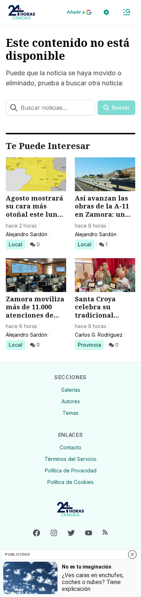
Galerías (70, 390)
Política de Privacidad (71, 470)
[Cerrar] (132, 554)
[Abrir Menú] (126, 12)
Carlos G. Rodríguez (99, 335)
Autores (70, 401)
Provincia (90, 344)
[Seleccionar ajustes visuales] (106, 12)
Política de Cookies (70, 482)
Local (16, 244)
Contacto (70, 447)
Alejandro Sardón (26, 234)
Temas (70, 413)
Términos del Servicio (70, 459)
